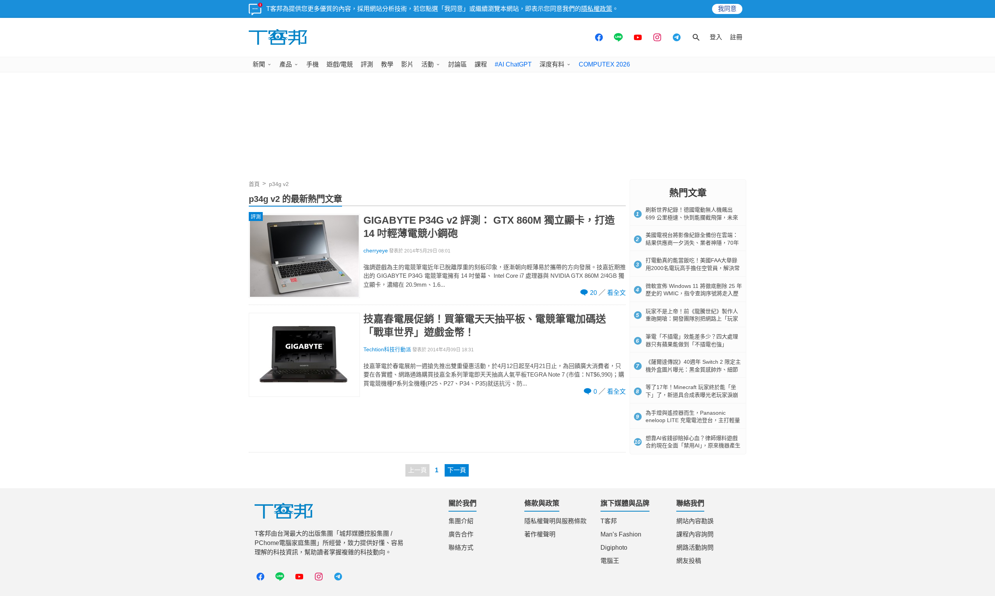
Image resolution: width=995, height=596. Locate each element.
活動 (427, 64)
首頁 (254, 184)
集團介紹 (461, 521)
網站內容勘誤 (695, 521)
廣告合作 (461, 534)
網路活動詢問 (695, 547)
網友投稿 (688, 560)
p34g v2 (279, 184)
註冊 (736, 37)
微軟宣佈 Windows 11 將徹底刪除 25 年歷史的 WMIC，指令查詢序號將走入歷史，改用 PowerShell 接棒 (694, 293)
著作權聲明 (539, 534)
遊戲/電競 (339, 64)
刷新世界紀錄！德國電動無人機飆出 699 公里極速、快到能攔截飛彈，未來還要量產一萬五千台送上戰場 (692, 217)
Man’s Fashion (620, 534)
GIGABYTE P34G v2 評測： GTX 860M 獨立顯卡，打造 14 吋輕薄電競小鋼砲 (489, 226)
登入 (716, 37)
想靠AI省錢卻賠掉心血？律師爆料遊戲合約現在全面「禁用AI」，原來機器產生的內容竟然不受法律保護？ (693, 445)
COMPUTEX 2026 (604, 64)
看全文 (616, 292)
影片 (407, 64)
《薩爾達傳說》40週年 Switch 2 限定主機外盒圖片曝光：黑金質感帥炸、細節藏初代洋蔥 (693, 369)
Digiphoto (613, 547)
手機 (312, 64)
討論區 (457, 64)
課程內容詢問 (695, 534)
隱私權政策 (596, 8)
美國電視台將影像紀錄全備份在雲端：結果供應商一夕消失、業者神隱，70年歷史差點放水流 (692, 242)
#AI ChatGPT (513, 64)
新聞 (259, 64)
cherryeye (375, 251)
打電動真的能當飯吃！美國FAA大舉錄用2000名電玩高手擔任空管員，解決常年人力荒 (693, 268)
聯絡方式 (461, 547)
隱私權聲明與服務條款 (555, 521)
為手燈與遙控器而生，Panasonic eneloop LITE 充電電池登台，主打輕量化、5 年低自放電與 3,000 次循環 (693, 420)
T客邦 (608, 521)
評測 (367, 64)
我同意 (727, 8)
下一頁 (456, 470)
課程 (481, 64)
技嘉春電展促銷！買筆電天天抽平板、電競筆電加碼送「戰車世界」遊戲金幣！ (484, 325)
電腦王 (609, 560)
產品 (285, 64)
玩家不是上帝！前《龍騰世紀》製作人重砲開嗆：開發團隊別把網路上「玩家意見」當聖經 (692, 319)
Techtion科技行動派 (387, 349)
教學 (387, 64)
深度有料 (551, 64)
